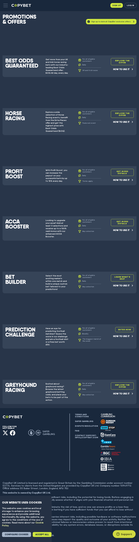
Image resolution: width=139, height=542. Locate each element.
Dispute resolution (86, 426)
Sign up (116, 5)
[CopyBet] (21, 5)
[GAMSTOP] (108, 428)
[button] (6, 5)
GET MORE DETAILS (122, 172)
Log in (130, 5)
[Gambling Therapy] (108, 421)
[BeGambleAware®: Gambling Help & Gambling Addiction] (108, 447)
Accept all (42, 534)
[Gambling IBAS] (106, 441)
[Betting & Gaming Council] (111, 453)
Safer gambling (84, 421)
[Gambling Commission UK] (108, 415)
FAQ (77, 431)
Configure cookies (16, 534)
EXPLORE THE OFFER (122, 61)
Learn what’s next (122, 278)
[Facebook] (12, 433)
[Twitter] (5, 433)
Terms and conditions (82, 416)
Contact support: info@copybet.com (86, 436)
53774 (6, 485)
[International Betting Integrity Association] (106, 459)
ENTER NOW (124, 329)
